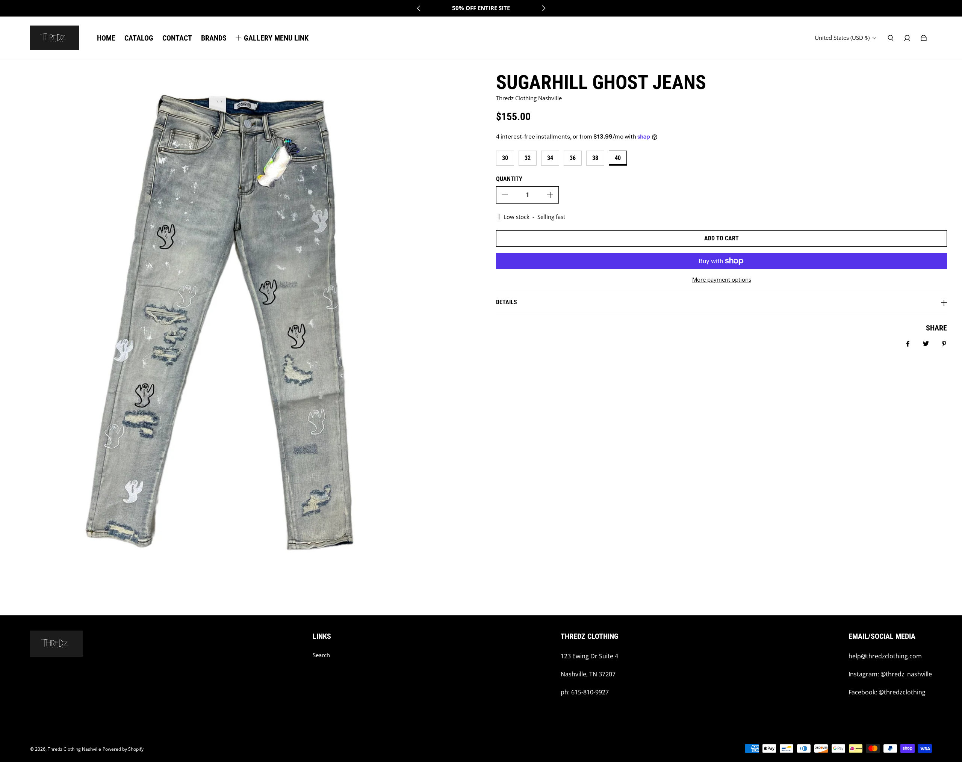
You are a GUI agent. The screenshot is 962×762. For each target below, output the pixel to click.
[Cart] (923, 38)
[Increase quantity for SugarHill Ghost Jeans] (550, 195)
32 (528, 157)
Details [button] (506, 302)
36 (573, 157)
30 (505, 157)
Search (321, 655)
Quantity (509, 179)
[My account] (907, 38)
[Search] (890, 38)
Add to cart (721, 238)
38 (595, 157)
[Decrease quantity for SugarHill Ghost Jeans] (504, 195)
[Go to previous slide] (419, 8)
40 (618, 157)
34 (550, 157)
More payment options (721, 280)
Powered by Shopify (123, 749)
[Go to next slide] (543, 8)
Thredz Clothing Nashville (74, 749)
